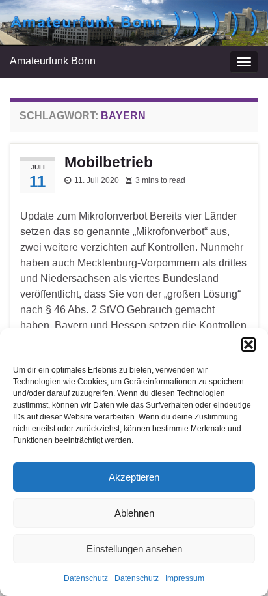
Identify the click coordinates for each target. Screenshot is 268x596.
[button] (248, 344)
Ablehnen (134, 512)
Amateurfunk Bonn (53, 60)
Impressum (184, 578)
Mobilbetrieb (108, 162)
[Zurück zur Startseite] (134, 23)
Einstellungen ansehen (134, 548)
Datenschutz (86, 578)
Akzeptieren (134, 477)
